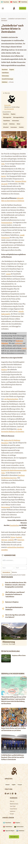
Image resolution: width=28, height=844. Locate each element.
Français (20, 784)
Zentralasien (13, 127)
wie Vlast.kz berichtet (11, 399)
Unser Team (13, 806)
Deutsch (8, 784)
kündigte (4, 369)
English (13, 784)
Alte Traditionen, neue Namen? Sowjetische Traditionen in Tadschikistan (15, 594)
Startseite (3, 18)
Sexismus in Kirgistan (12, 602)
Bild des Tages (5, 624)
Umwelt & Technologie (7, 79)
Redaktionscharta (14, 803)
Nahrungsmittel (7, 117)
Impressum (12, 811)
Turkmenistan (5, 75)
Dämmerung (8, 641)
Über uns (12, 801)
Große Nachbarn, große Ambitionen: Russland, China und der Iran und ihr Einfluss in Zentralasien (12, 757)
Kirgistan (11, 69)
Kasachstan (5, 69)
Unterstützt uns (23, 8)
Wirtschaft (5, 127)
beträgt (3, 176)
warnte (8, 274)
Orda (3, 164)
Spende (24, 348)
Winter (18, 124)
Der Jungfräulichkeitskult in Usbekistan (14, 608)
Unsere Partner (13, 808)
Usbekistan (4, 82)
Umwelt (5, 124)
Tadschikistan (5, 72)
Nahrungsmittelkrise (18, 117)
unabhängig (18, 343)
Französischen (14, 525)
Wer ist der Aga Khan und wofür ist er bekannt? (15, 616)
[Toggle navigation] (3, 8)
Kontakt (12, 813)
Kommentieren (6, 572)
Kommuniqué (5, 507)
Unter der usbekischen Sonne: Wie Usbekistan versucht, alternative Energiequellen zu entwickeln (15, 585)
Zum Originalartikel (9, 109)
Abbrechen (14, 572)
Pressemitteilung (6, 222)
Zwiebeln (21, 127)
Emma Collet (7, 105)
